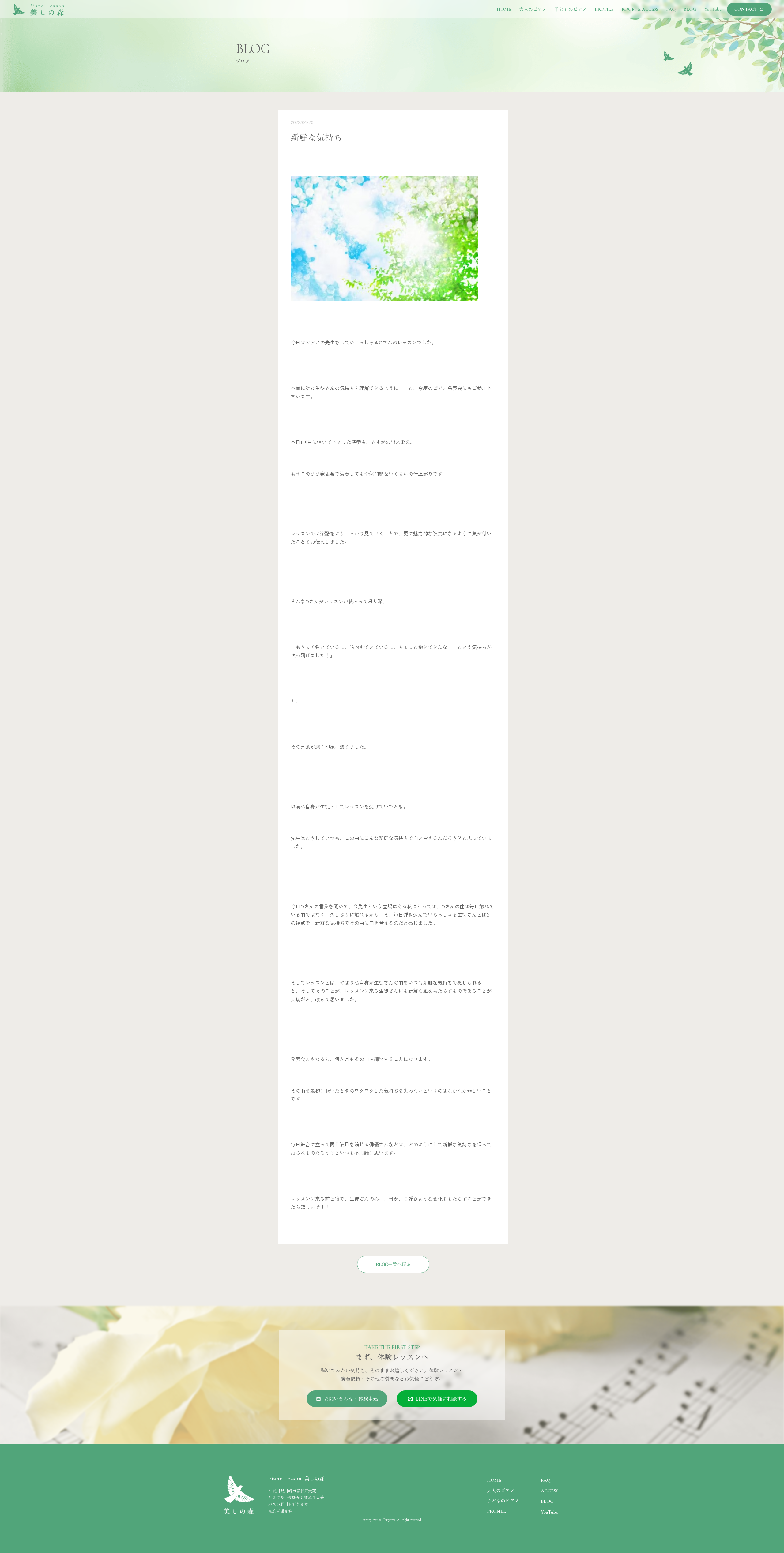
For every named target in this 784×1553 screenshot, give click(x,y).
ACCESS (550, 1491)
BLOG (547, 1501)
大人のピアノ (500, 1490)
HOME (494, 1480)
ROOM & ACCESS (640, 9)
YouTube (549, 1512)
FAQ (545, 1480)
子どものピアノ (503, 1500)
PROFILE (496, 1511)
